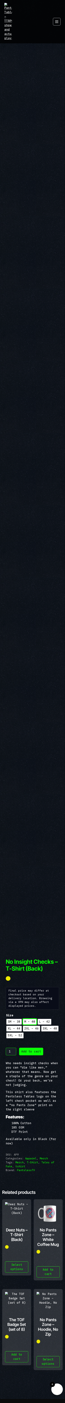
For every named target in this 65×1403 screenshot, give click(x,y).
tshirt (20, 1166)
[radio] (14, 1021)
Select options (16, 1267)
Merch (44, 1158)
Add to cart (31, 1051)
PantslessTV (26, 1170)
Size (9, 1015)
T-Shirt (32, 1162)
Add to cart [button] (48, 1272)
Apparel (31, 1158)
